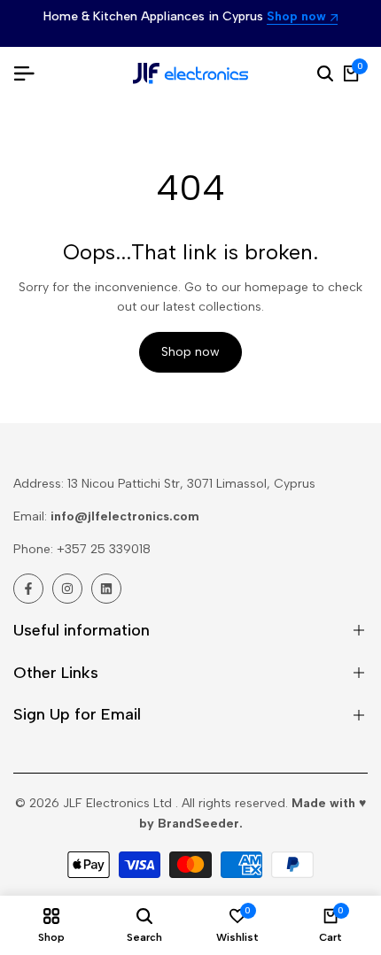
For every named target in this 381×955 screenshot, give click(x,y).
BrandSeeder (198, 823)
